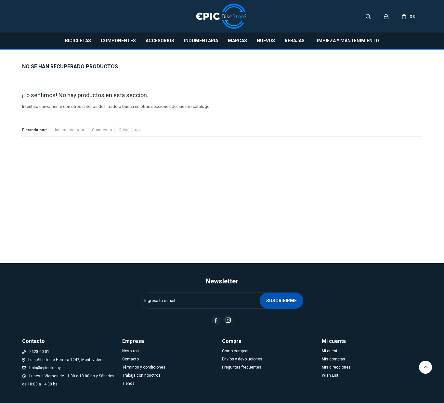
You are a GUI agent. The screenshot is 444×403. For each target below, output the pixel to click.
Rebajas (295, 40)
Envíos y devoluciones (242, 359)
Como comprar (235, 351)
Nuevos (266, 40)
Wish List (330, 375)
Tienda (128, 383)
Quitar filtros (130, 130)
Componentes (118, 40)
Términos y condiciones (143, 367)
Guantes (99, 130)
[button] (368, 16)
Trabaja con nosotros (141, 375)
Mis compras (333, 359)
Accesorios (160, 40)
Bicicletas (78, 40)
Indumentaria (201, 40)
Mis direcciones (336, 367)
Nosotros (130, 351)
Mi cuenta (331, 351)
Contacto (130, 359)
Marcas (237, 40)
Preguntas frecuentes (241, 367)
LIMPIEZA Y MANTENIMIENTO (346, 40)
